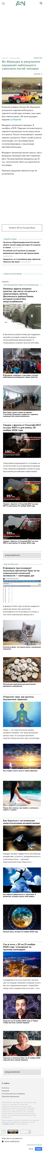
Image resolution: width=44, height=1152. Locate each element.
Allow (38, 1149)
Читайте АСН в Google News (22, 228)
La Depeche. (16, 119)
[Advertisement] (22, 30)
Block (31, 1149)
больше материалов (12, 555)
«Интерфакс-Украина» (8, 1124)
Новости (5, 58)
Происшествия (15, 58)
